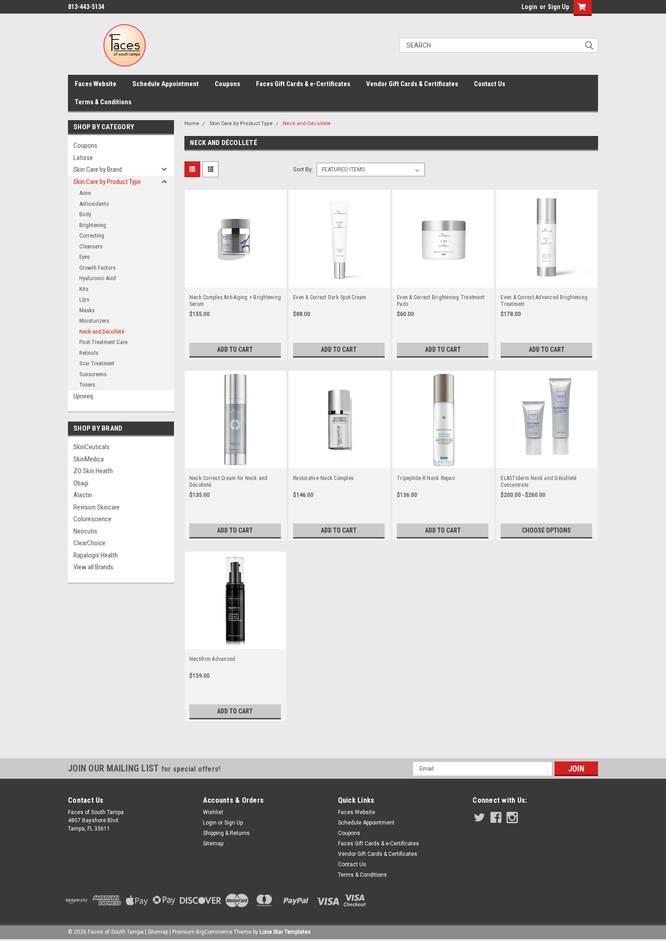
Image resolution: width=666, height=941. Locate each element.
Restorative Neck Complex (323, 478)
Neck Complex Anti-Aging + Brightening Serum (235, 300)
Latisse (83, 158)
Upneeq (83, 396)
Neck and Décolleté (101, 331)
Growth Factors (97, 267)
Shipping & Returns (226, 833)
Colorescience (92, 519)
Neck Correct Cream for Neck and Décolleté (228, 481)
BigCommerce (214, 932)
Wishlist (213, 812)
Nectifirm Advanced (212, 659)
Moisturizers (94, 320)
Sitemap (213, 843)
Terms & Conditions (103, 102)
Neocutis (85, 531)
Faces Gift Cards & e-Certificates (303, 84)
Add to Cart (235, 349)
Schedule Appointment (165, 84)
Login (529, 6)
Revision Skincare (96, 507)
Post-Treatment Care (103, 342)
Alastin (82, 495)
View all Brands (93, 567)
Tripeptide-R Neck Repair (426, 478)
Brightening (92, 225)
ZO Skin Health (93, 471)
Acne (85, 192)
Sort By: (303, 169)
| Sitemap (156, 932)
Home (191, 123)
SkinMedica (88, 459)
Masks (87, 310)
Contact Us (489, 84)
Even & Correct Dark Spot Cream (330, 297)
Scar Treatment (97, 363)
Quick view (236, 279)
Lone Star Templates (285, 932)
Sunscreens (92, 374)
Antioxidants (94, 203)
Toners (87, 384)
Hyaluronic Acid (97, 278)
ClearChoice (89, 543)
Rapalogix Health (95, 555)
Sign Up (558, 6)
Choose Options (546, 530)
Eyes (84, 256)
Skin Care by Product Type (107, 182)
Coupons (227, 84)
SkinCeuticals (91, 447)
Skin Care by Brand (97, 169)
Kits (83, 289)
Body (85, 214)
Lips (84, 299)
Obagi (80, 483)
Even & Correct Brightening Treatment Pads (440, 300)
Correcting (91, 235)
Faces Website (95, 84)
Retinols (88, 352)
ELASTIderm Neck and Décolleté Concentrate (538, 481)
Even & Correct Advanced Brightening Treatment (544, 300)
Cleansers (90, 246)
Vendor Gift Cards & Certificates (412, 84)
